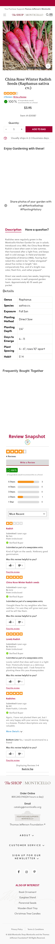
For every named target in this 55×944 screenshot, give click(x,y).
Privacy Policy (17, 929)
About (26, 835)
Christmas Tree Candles (27, 913)
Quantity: (14, 123)
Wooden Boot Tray (28, 908)
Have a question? (37, 229)
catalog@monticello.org (27, 807)
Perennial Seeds (27, 902)
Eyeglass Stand (27, 897)
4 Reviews (8, 97)
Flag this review (13, 572)
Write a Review (19, 97)
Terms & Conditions (36, 929)
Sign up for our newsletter (26, 857)
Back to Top (27, 768)
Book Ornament (27, 891)
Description (13, 229)
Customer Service (25, 845)
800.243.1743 (18, 796)
